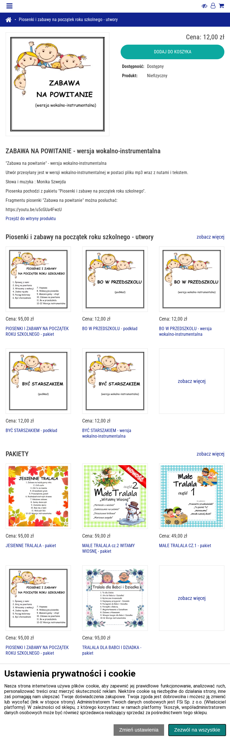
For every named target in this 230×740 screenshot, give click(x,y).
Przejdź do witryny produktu (31, 218)
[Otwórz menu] (9, 6)
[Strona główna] (11, 19)
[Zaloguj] (213, 6)
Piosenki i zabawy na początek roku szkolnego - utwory (68, 19)
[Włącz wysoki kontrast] (204, 6)
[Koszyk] (221, 6)
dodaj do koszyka (172, 51)
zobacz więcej (210, 237)
